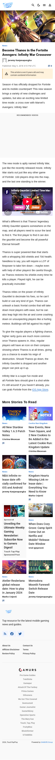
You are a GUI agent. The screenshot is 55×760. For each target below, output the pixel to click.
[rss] (5, 634)
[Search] (33, 5)
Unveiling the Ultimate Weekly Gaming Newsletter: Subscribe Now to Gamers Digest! (14, 535)
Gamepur (27, 683)
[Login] (50, 5)
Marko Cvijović (36, 495)
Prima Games (27, 691)
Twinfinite (27, 679)
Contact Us (28, 645)
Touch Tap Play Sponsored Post (12, 553)
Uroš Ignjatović (36, 547)
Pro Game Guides (27, 675)
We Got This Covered (27, 699)
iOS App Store (40, 389)
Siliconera (27, 695)
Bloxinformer (27, 731)
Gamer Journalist (27, 707)
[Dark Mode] (38, 5)
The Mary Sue (27, 719)
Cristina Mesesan (11, 439)
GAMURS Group (47, 742)
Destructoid (27, 703)
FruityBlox (27, 727)
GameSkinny (27, 711)
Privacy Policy (29, 653)
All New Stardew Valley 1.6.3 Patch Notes (13, 431)
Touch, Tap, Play (27, 723)
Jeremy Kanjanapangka (14, 491)
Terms (25, 649)
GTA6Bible (27, 735)
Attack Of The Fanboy (27, 687)
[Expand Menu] (44, 5)
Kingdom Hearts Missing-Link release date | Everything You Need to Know (39, 483)
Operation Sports (27, 715)
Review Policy (8, 653)
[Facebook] (12, 634)
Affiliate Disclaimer (10, 649)
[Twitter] (20, 634)
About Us (6, 645)
